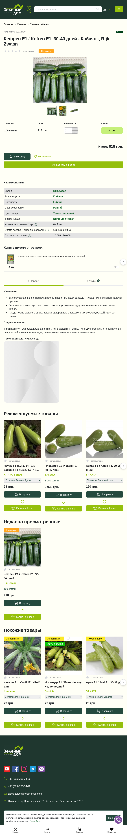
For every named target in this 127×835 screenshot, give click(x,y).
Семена (21, 24)
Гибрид (57, 202)
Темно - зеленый (63, 213)
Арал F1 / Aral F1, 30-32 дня (104, 682)
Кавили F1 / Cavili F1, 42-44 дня (22, 684)
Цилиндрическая (63, 218)
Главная (8, 24)
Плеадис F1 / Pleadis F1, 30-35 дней (61, 467)
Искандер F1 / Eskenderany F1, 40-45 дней (63, 684)
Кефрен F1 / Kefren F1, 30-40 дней (21, 576)
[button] (119, 9)
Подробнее (35, 821)
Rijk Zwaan (59, 191)
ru (110, 9)
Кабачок (58, 196)
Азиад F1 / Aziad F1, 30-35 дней (103, 467)
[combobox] (68, 9)
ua (104, 9)
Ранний (58, 207)
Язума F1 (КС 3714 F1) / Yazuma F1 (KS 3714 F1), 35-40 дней (20, 467)
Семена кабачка (39, 24)
